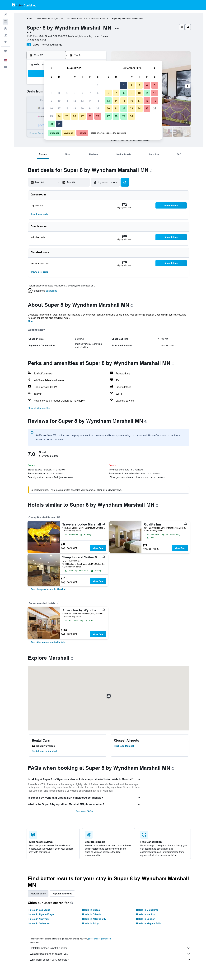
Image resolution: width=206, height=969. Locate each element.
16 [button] (51, 108)
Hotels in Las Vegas (39, 909)
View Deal (98, 548)
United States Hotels (45, 18)
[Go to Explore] (5, 42)
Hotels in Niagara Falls (148, 923)
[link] (48, 589)
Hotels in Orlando (92, 914)
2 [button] (51, 93)
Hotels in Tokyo (90, 923)
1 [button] (97, 85)
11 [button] (66, 100)
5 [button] (74, 93)
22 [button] (97, 108)
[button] (5, 5)
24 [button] (59, 116)
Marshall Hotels (98, 18)
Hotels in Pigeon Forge (41, 914)
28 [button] (90, 116)
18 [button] (66, 108)
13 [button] (82, 100)
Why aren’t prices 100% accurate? (49, 959)
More (30, 321)
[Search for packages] (5, 35)
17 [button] (59, 108)
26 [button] (74, 116)
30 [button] (51, 124)
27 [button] (82, 116)
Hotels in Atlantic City (94, 918)
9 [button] (51, 100)
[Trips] (5, 51)
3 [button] (59, 93)
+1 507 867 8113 (36, 40)
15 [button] (97, 100)
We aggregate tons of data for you (49, 954)
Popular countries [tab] (62, 893)
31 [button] (59, 124)
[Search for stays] (5, 21)
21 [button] (90, 108)
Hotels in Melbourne (147, 909)
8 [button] (97, 93)
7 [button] (90, 93)
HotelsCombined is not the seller (48, 948)
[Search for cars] (5, 28)
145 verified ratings (51, 44)
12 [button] (74, 100)
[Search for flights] (5, 15)
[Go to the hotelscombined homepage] (24, 4)
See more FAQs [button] (84, 811)
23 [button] (51, 116)
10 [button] (59, 100)
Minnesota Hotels (74, 18)
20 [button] (82, 108)
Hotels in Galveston (39, 923)
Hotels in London (145, 918)
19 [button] (74, 108)
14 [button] (90, 100)
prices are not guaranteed (99, 938)
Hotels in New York (38, 918)
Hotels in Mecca (91, 909)
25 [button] (66, 116)
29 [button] (97, 116)
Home (29, 18)
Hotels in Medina (145, 914)
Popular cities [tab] (38, 893)
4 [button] (67, 93)
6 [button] (82, 93)
